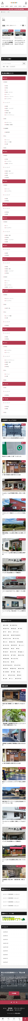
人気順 (7, 25)
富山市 (2, 6)
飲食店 (5, 82)
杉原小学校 (6, 661)
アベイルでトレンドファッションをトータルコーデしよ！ (20, 42)
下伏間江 (14, 655)
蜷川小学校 (21, 655)
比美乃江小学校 (7, 638)
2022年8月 (5, 954)
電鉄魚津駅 (6, 658)
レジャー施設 (9, 141)
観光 (7, 66)
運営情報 (10, 1008)
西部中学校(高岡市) (16, 635)
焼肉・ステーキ (9, 92)
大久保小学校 (15, 658)
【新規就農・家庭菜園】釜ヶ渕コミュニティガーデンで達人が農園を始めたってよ (14, 724)
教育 (5, 118)
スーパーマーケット (10, 114)
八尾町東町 (6, 671)
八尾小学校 (6, 645)
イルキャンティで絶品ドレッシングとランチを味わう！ (14, 513)
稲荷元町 (6, 668)
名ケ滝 (5, 641)
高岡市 (7, 6)
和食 (7, 87)
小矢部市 (6, 291)
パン (7, 90)
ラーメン (8, 94)
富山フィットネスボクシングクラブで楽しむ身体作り (14, 782)
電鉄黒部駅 (20, 641)
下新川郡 (6, 398)
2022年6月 (5, 962)
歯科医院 (8, 132)
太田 (19, 671)
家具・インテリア (9, 108)
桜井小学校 (21, 668)
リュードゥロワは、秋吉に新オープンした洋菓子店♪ (14, 611)
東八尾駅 (6, 625)
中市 (5, 631)
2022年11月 (5, 943)
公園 (7, 144)
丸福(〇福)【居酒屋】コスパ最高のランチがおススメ (13, 704)
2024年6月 (5, 932)
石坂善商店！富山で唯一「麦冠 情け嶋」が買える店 (13, 880)
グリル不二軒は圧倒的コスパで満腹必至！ (12, 572)
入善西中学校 (14, 625)
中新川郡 (6, 383)
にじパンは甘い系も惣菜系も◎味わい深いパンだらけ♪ (14, 860)
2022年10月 (5, 947)
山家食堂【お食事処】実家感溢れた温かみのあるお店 (14, 744)
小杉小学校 (16, 638)
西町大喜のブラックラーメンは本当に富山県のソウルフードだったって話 (14, 802)
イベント (8, 139)
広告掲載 (14, 993)
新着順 (3, 25)
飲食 (4, 66)
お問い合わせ (10, 1010)
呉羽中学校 (18, 678)
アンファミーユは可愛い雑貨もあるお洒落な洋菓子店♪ (14, 553)
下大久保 (16, 631)
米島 (13, 661)
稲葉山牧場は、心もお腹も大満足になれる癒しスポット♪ (14, 533)
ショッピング (12, 66)
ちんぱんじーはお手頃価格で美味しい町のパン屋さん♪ (14, 493)
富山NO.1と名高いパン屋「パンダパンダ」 (12, 456)
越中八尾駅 (6, 635)
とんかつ (22, 645)
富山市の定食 (12, 675)
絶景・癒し (8, 308)
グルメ (11, 678)
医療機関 (6, 128)
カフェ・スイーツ (9, 96)
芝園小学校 (6, 655)
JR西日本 (6, 651)
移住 (5, 387)
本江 (9, 12)
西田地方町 (6, 648)
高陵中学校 (13, 668)
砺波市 (5, 259)
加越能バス (21, 651)
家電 (7, 106)
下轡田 (20, 628)
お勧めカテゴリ (12, 25)
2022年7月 (5, 958)
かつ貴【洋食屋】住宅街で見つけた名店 (11, 474)
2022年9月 (5, 950)
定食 (13, 648)
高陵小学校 (12, 641)
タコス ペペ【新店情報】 (8, 894)
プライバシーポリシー (19, 1008)
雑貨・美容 (8, 112)
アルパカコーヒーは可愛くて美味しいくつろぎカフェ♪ (14, 822)
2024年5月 (5, 935)
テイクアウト (9, 98)
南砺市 (5, 329)
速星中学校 (6, 628)
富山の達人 (17, 1013)
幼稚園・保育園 (9, 124)
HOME (3, 12)
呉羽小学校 (13, 651)
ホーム (4, 1008)
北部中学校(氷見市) (8, 665)
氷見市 (15, 6)
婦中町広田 (14, 645)
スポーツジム (9, 122)
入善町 (5, 678)
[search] (24, 63)
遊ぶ (5, 136)
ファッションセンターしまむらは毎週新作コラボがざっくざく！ (7, 43)
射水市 (5, 342)
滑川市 (20, 6)
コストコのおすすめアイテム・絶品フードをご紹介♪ (14, 591)
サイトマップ (18, 1010)
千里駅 (13, 671)
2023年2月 (5, 939)
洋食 (7, 85)
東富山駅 (14, 628)
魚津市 (11, 6)
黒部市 (24, 6)
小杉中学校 (18, 665)
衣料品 (11, 30)
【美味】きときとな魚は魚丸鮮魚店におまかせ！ (13, 438)
